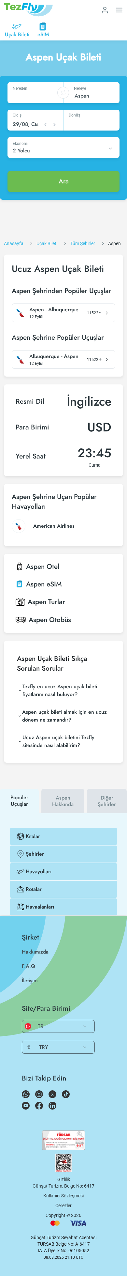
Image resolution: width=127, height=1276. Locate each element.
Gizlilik (63, 1179)
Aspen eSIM (44, 584)
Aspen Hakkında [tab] (63, 801)
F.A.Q (28, 966)
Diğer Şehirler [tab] (107, 801)
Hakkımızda (35, 952)
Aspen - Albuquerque (53, 309)
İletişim (30, 980)
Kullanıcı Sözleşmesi (63, 1195)
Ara (64, 181)
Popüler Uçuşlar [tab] (19, 801)
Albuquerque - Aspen (53, 356)
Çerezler (63, 1205)
